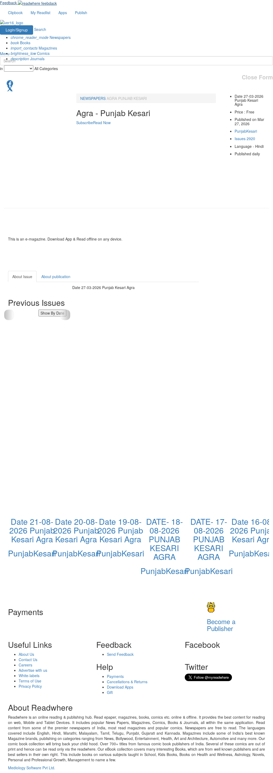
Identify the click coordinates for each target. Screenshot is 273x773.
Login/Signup (17, 29)
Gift (110, 692)
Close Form (257, 77)
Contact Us (28, 659)
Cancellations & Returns (127, 681)
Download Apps (120, 687)
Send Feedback (120, 654)
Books (20, 42)
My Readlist (40, 12)
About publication (55, 276)
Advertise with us (33, 670)
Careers (25, 665)
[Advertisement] (240, 351)
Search (40, 29)
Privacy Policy (30, 686)
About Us (26, 654)
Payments (115, 676)
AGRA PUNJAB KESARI (127, 98)
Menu (5, 53)
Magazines (34, 48)
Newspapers (41, 37)
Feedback (8, 2)
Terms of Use (30, 681)
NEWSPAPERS (93, 98)
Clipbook (15, 12)
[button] (65, 315)
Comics (30, 53)
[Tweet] (136, 88)
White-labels (29, 675)
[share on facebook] (136, 83)
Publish (81, 12)
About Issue (22, 276)
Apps (62, 12)
